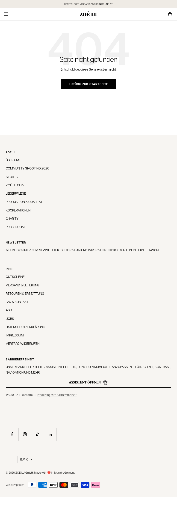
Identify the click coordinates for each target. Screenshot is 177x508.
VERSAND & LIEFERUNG (22, 285)
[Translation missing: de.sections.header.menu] (6, 14)
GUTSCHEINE (15, 276)
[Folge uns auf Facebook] (12, 434)
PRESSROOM (15, 227)
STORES (12, 177)
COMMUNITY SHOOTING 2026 (27, 168)
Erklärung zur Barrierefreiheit (57, 395)
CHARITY (12, 218)
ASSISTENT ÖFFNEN (85, 382)
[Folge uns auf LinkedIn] (50, 434)
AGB (9, 310)
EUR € (24, 459)
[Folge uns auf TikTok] (37, 434)
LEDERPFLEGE (16, 193)
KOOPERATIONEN (18, 210)
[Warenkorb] (170, 14)
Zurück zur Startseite (88, 84)
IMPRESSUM (15, 335)
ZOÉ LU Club (15, 185)
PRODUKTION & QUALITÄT (24, 201)
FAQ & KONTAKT (17, 302)
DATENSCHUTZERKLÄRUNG (25, 327)
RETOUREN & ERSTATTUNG (25, 293)
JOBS (10, 318)
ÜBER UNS (13, 160)
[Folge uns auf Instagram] (24, 434)
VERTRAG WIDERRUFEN (22, 343)
